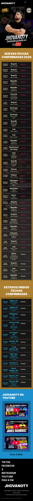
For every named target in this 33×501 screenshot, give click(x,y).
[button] (25, 2)
